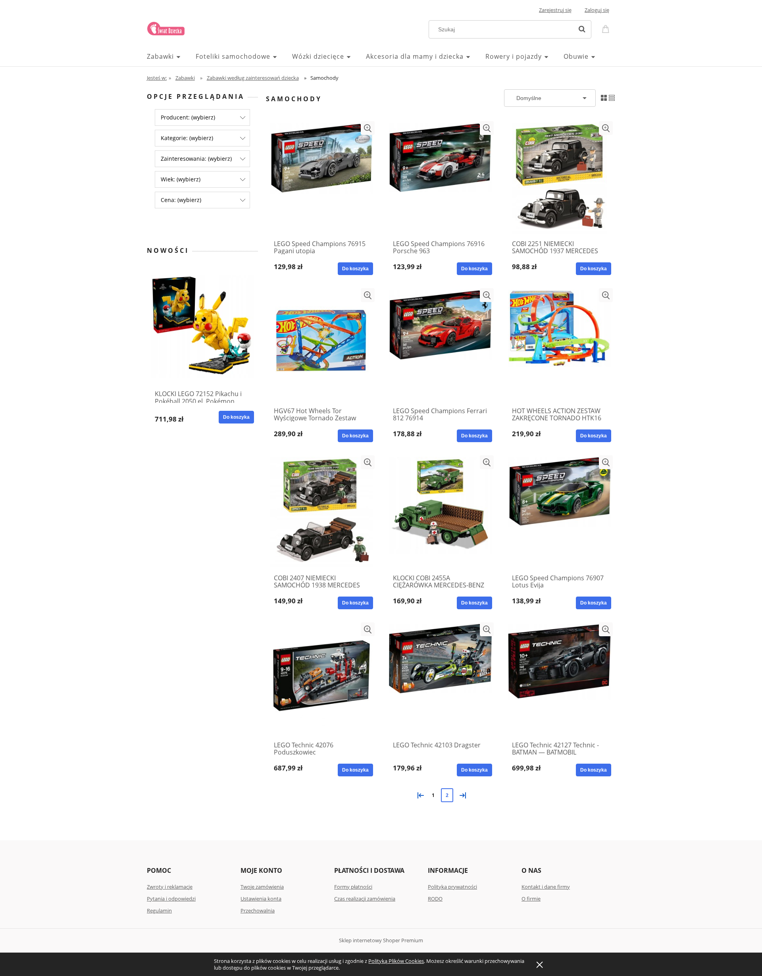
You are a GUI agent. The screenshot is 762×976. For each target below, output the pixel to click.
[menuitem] (171, 56)
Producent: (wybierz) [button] (188, 117)
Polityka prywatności (452, 886)
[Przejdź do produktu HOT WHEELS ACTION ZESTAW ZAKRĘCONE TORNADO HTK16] (559, 345)
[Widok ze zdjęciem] (603, 97)
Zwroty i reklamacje (169, 886)
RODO (435, 898)
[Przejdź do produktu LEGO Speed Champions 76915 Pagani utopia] (321, 178)
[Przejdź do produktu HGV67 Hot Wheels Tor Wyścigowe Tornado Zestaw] (321, 345)
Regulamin (159, 910)
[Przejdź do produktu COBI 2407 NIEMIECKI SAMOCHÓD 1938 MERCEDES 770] (321, 512)
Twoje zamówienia (262, 886)
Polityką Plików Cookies (396, 960)
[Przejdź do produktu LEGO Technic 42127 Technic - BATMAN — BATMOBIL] (559, 679)
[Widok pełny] (611, 97)
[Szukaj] (582, 29)
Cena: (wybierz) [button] (181, 200)
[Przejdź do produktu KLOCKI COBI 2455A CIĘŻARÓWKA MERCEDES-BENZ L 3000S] (440, 512)
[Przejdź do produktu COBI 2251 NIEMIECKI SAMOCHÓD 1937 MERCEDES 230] (559, 178)
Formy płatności (353, 886)
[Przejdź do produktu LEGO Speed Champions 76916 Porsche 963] (440, 178)
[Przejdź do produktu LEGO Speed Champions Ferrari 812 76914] (440, 345)
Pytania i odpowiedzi (171, 898)
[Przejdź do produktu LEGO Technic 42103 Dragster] (440, 679)
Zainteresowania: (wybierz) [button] (196, 158)
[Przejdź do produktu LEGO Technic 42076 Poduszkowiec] (321, 679)
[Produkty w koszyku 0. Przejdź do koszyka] (606, 28)
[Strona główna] (166, 27)
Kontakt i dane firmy (545, 886)
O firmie (531, 898)
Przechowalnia (258, 910)
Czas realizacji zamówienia (364, 898)
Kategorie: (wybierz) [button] (187, 138)
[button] (368, 128)
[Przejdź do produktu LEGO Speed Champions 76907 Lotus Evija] (559, 512)
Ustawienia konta (261, 898)
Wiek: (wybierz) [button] (180, 179)
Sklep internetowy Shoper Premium (381, 940)
